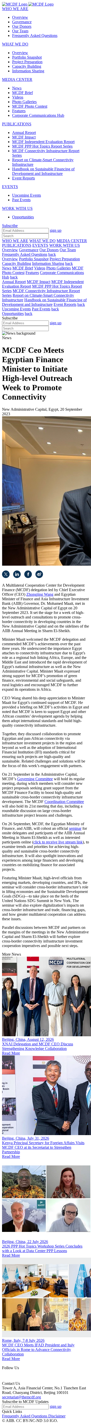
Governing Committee (35, 779)
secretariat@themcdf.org (21, 1397)
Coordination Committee (64, 801)
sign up (55, 230)
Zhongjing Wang (39, 594)
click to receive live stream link (58, 842)
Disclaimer (56, 1416)
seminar (75, 828)
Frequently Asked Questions (25, 1416)
